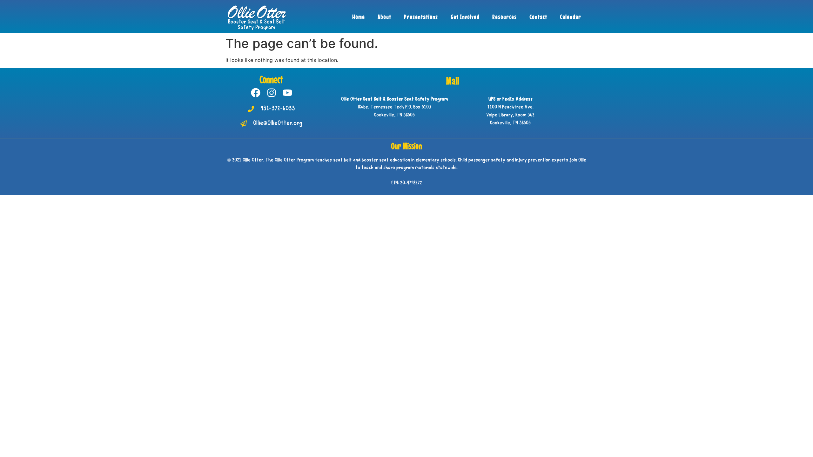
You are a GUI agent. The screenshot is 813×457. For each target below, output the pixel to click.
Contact (538, 16)
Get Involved (465, 16)
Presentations (421, 16)
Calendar (570, 16)
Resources (504, 16)
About (384, 16)
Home (358, 16)
